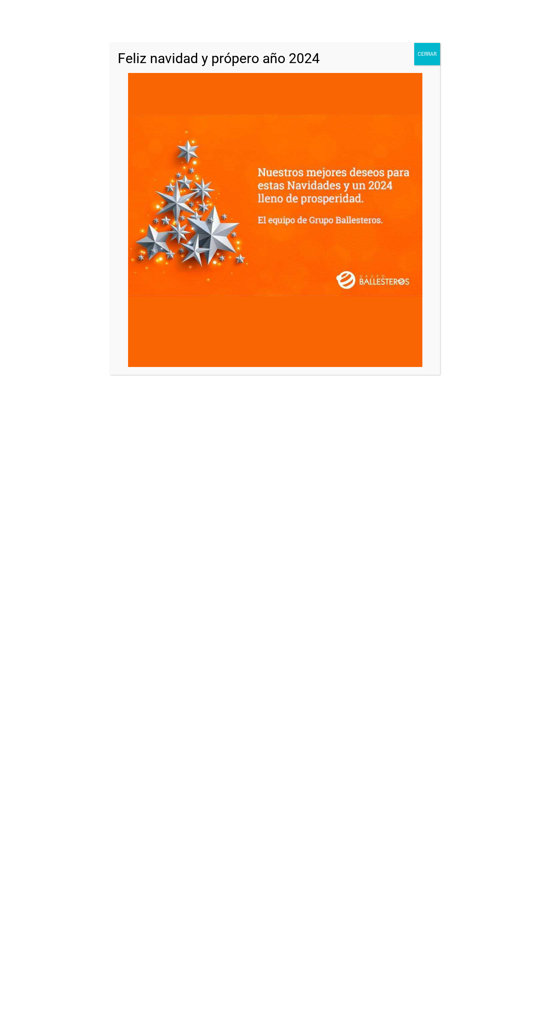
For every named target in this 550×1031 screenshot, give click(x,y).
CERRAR (427, 54)
